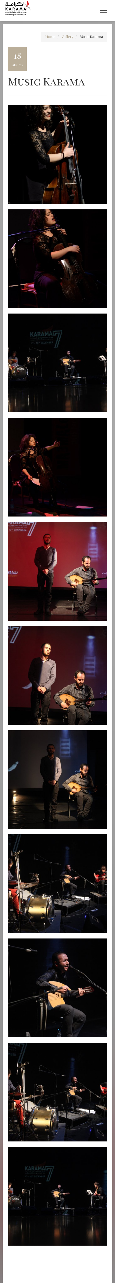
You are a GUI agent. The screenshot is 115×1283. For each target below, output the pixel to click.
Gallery (67, 37)
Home (50, 37)
